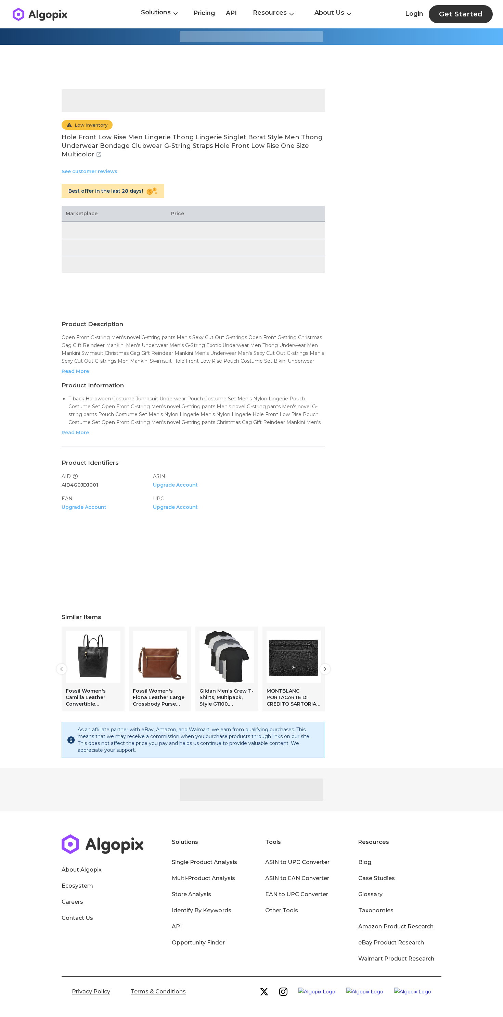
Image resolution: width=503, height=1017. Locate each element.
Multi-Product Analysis (203, 878)
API (231, 13)
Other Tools (281, 910)
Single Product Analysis (204, 862)
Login (414, 13)
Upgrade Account (175, 485)
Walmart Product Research (396, 958)
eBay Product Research (391, 942)
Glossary (370, 894)
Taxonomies (375, 910)
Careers (72, 902)
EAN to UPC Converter (296, 894)
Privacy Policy (91, 991)
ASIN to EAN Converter (297, 878)
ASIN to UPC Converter (297, 862)
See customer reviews (89, 171)
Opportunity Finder (198, 942)
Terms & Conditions (158, 991)
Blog (364, 862)
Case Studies (376, 878)
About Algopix (82, 869)
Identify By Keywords (201, 910)
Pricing (204, 13)
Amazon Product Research (396, 926)
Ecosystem (77, 886)
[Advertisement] (251, 67)
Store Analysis (191, 894)
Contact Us (77, 918)
